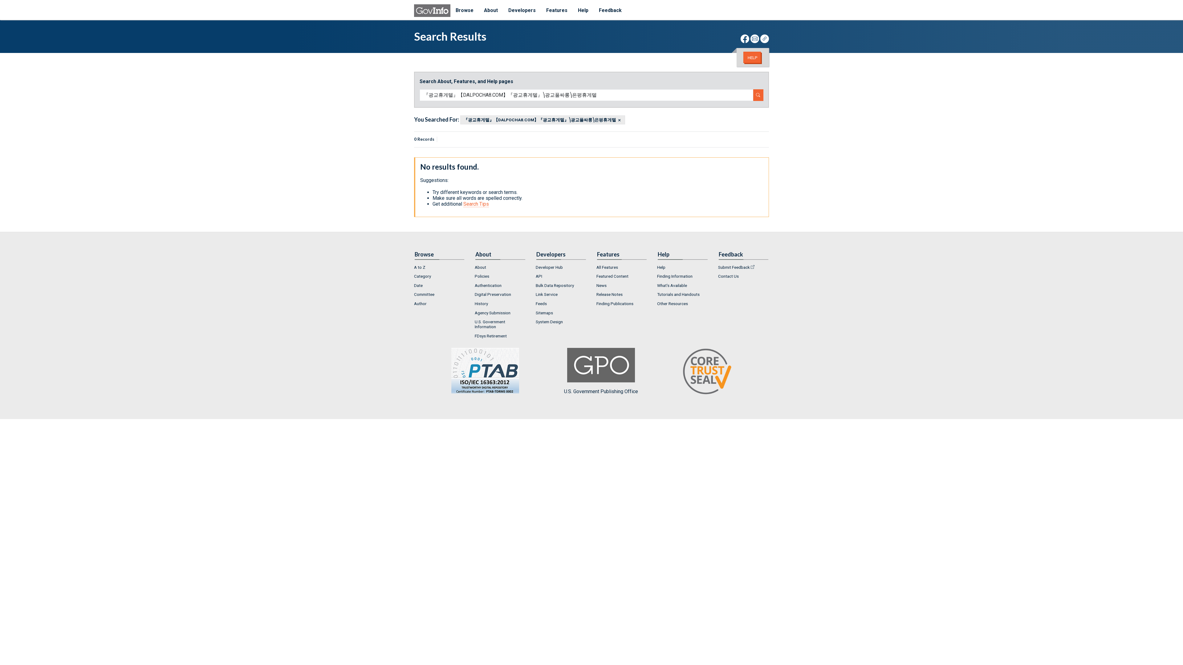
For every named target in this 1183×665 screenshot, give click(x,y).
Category (422, 276)
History (481, 303)
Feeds (541, 303)
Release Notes (609, 294)
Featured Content (612, 276)
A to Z (419, 267)
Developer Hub (549, 267)
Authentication (488, 285)
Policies (482, 276)
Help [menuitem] (583, 10)
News (601, 285)
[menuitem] (439, 267)
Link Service (547, 294)
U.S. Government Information (490, 324)
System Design (549, 321)
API (539, 276)
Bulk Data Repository (555, 285)
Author (420, 303)
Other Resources (672, 303)
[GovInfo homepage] (432, 10)
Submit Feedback (734, 267)
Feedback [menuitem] (610, 10)
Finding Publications (614, 303)
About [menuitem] (491, 10)
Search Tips (476, 204)
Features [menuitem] (556, 10)
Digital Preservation (493, 294)
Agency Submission (492, 312)
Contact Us (728, 276)
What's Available (672, 285)
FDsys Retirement (491, 335)
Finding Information (675, 276)
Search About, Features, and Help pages (466, 81)
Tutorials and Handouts (678, 294)
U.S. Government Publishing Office (601, 391)
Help (753, 57)
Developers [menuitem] (522, 10)
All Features (607, 267)
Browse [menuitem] (465, 10)
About (480, 267)
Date (418, 285)
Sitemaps (544, 312)
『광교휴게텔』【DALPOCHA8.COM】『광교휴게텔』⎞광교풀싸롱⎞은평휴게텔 (540, 120)
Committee (424, 294)
